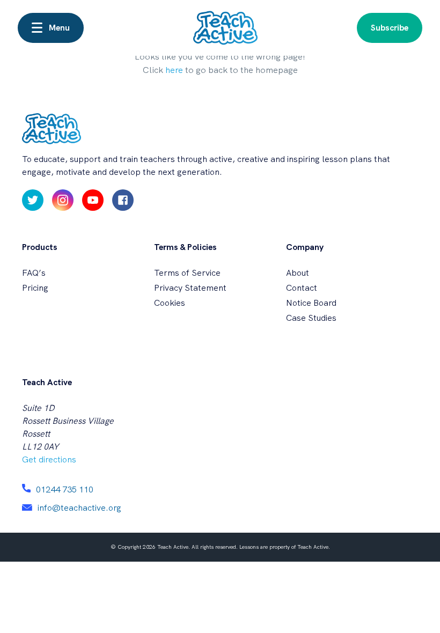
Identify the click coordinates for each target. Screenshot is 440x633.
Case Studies (311, 317)
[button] (51, 28)
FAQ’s (34, 272)
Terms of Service (187, 272)
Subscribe (389, 27)
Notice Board (311, 302)
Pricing (35, 287)
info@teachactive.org (79, 507)
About (297, 272)
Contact (301, 287)
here (174, 70)
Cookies (169, 302)
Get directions (49, 459)
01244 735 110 (64, 489)
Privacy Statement (190, 287)
